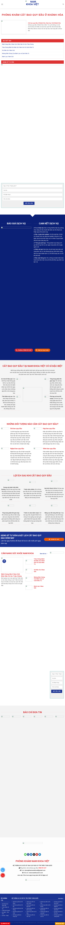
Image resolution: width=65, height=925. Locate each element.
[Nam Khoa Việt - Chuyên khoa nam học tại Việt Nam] (32, 4)
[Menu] (2, 4)
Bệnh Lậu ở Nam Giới (7, 56)
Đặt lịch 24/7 (60, 923)
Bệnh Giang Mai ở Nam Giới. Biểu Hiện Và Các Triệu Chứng (18, 44)
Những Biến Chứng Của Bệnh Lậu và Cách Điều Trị (15, 53)
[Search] (63, 4)
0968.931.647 (42, 868)
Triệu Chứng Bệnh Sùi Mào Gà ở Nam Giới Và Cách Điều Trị (18, 47)
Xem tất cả (43, 553)
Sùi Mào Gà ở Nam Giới (8, 50)
